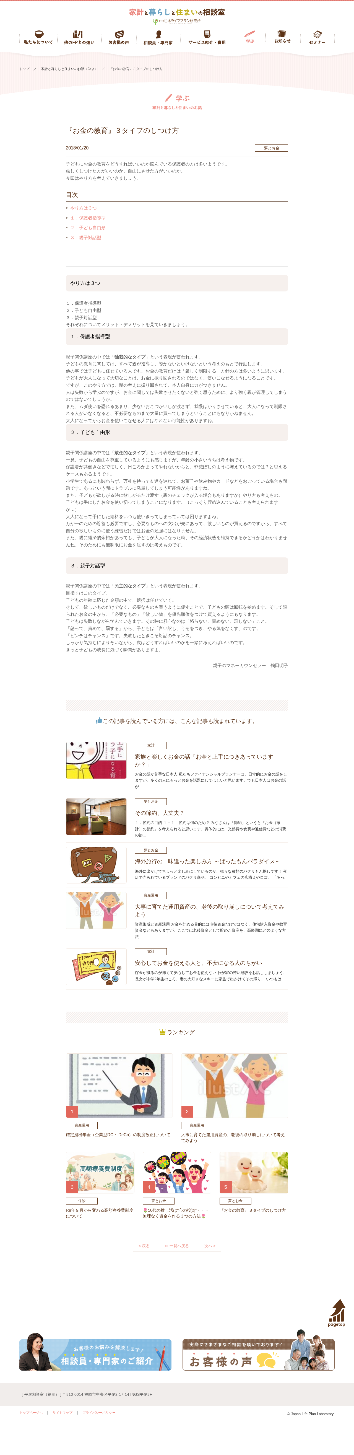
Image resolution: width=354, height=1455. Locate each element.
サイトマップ (62, 1413)
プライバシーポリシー (99, 1413)
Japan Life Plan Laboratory (312, 1414)
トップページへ (31, 1413)
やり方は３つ (83, 208)
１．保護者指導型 (88, 218)
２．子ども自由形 (88, 227)
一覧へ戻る (179, 1246)
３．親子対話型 (85, 237)
